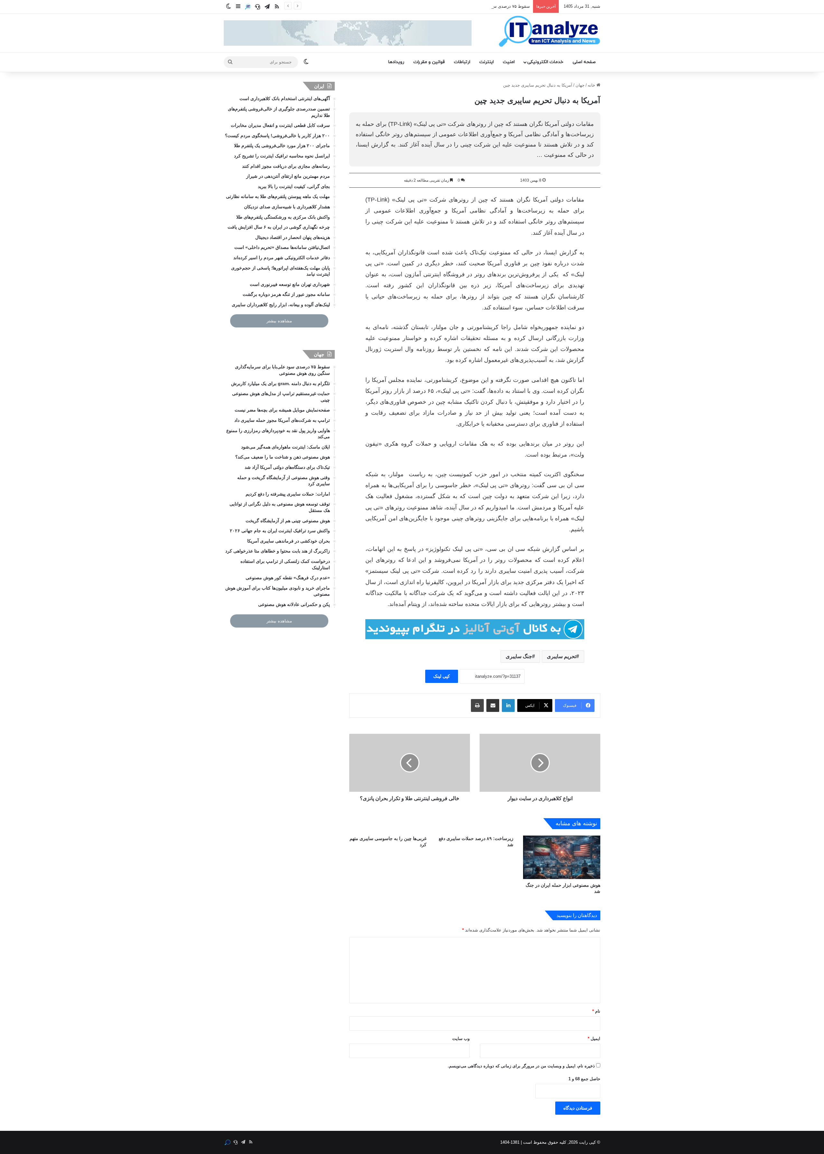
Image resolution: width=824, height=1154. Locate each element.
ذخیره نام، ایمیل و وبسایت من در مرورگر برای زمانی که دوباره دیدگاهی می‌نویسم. (521, 1066)
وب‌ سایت (461, 1038)
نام (596, 1011)
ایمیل (594, 1038)
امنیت (509, 62)
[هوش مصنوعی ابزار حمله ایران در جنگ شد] (561, 857)
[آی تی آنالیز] (549, 31)
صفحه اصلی (584, 62)
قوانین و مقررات (429, 62)
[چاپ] (477, 705)
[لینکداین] (508, 705)
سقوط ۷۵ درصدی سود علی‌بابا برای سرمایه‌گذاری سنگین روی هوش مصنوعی (461, 6)
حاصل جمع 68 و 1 (584, 1078)
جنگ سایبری (519, 656)
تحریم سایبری (561, 656)
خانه (592, 85)
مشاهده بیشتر (279, 320)
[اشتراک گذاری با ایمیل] (492, 705)
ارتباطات (462, 62)
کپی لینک (441, 676)
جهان (580, 85)
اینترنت (486, 62)
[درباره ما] (248, 6)
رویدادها (396, 62)
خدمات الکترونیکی (545, 62)
